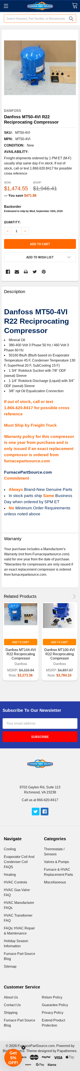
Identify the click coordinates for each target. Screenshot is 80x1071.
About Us (11, 997)
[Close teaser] (23, 1047)
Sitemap (10, 966)
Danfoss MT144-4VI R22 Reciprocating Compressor (21, 654)
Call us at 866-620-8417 (40, 800)
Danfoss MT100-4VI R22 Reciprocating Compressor (59, 654)
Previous (68, 596)
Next (73, 596)
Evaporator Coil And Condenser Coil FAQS (19, 862)
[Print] (26, 272)
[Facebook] (8, 272)
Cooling (10, 849)
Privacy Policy (52, 1012)
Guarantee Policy (55, 1005)
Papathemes (66, 1051)
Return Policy (52, 997)
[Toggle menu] (6, 6)
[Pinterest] (44, 272)
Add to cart (40, 244)
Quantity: (12, 222)
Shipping (10, 1012)
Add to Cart (20, 642)
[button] (13, 1058)
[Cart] (74, 5)
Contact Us (12, 1005)
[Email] (17, 272)
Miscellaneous (55, 882)
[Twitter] (35, 272)
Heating (10, 874)
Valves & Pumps (56, 862)
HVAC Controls (15, 882)
